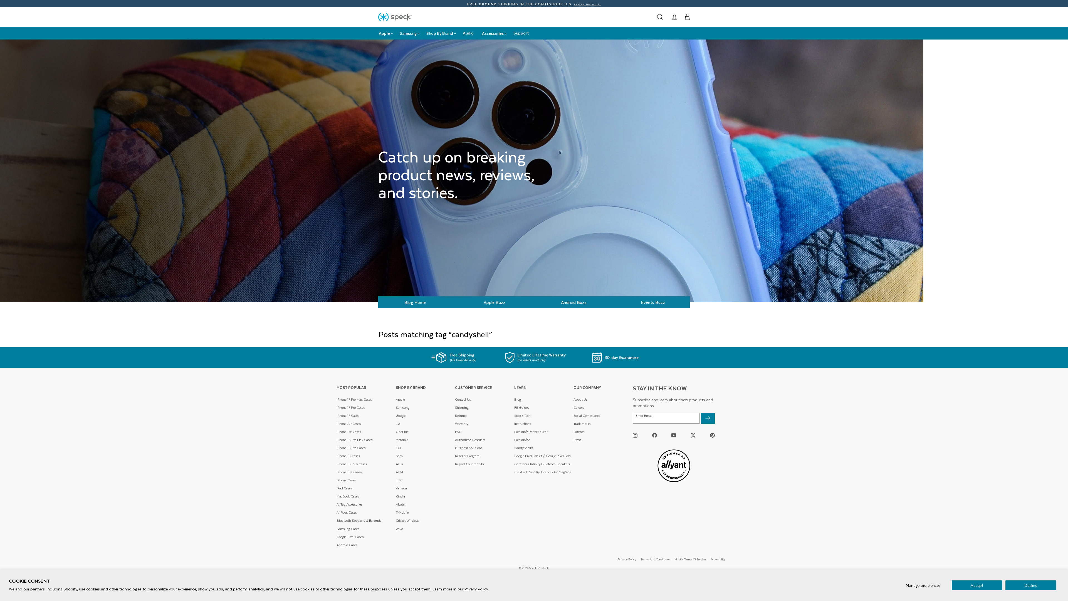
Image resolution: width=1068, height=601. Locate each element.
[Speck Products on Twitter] (693, 435)
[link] (674, 17)
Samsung (402, 407)
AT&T (400, 472)
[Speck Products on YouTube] (673, 435)
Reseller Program (467, 456)
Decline (1031, 585)
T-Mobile (402, 512)
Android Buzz (574, 302)
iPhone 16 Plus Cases (352, 464)
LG (398, 423)
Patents (578, 431)
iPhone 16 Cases (348, 456)
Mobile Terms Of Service (690, 559)
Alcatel (401, 504)
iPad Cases (344, 488)
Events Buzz (653, 302)
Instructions (522, 423)
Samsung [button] (408, 33)
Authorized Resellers (470, 439)
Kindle (400, 496)
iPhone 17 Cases (348, 415)
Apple (400, 399)
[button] (687, 17)
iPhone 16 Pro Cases (351, 447)
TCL (399, 447)
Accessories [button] (493, 33)
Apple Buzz (494, 302)
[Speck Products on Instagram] (635, 435)
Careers (578, 407)
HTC (399, 480)
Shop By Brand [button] (439, 33)
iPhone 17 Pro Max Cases (354, 399)
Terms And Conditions (655, 559)
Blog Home (415, 302)
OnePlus (402, 431)
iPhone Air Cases (349, 423)
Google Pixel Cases (350, 537)
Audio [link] (468, 33)
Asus (399, 464)
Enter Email (644, 415)
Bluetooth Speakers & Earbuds (359, 520)
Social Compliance (586, 415)
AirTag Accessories (349, 504)
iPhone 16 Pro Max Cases (354, 439)
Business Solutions (468, 447)
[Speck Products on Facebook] (654, 435)
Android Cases (347, 545)
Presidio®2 (522, 439)
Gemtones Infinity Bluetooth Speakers (542, 464)
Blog (517, 399)
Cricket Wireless (407, 520)
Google (401, 415)
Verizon (401, 488)
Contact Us (463, 399)
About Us (580, 399)
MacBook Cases (348, 496)
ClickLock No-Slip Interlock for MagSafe (542, 472)
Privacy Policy (476, 589)
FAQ (458, 431)
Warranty (461, 423)
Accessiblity (717, 559)
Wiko (399, 528)
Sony (399, 456)
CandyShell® (523, 447)
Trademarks (581, 423)
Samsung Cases (348, 528)
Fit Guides (521, 407)
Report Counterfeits (469, 464)
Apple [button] (384, 33)
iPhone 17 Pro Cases (351, 407)
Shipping (462, 407)
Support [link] (521, 33)
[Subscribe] (708, 418)
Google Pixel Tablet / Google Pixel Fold (542, 456)
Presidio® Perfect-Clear (531, 431)
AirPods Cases (347, 512)
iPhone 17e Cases (349, 431)
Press (577, 439)
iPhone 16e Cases (349, 472)
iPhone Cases (346, 480)
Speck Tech (522, 415)
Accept (977, 585)
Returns (460, 415)
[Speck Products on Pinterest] (712, 435)
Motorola (402, 439)
